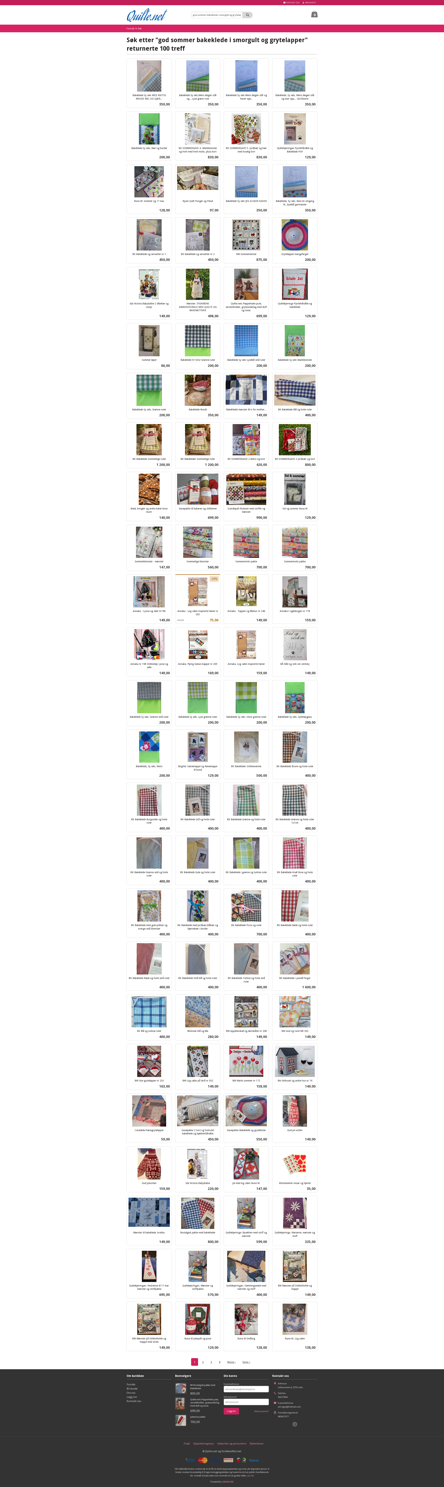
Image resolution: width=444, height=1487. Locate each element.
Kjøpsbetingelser (203, 1443)
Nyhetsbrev (256, 1443)
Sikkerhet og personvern (231, 1443)
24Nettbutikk (228, 1481)
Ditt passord (230, 1396)
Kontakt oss (134, 1401)
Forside (131, 28)
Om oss (131, 1392)
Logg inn (132, 1397)
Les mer (250, 1475)
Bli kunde (132, 1388)
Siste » (246, 1362)
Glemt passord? (261, 1411)
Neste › (231, 1362)
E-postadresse (231, 1384)
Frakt (187, 1443)
